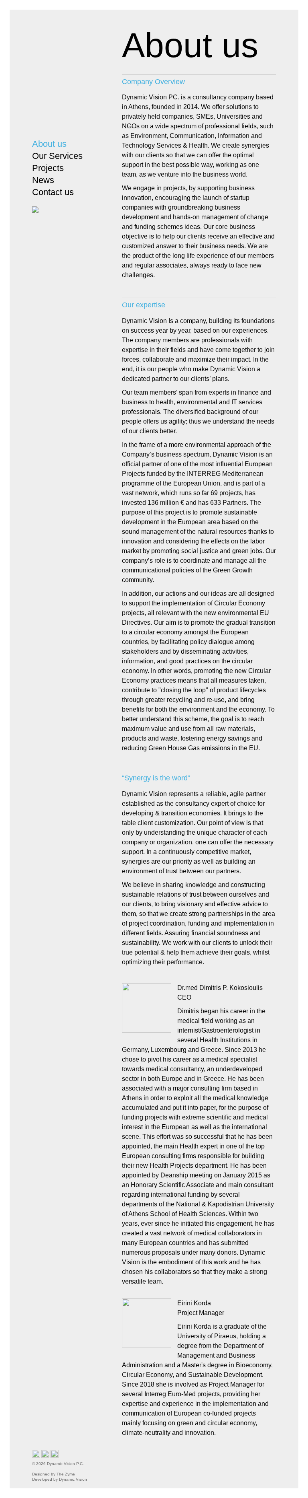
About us (49, 144)
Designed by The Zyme (55, 1474)
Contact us (53, 192)
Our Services (57, 156)
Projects (48, 168)
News (43, 180)
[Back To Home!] (67, 75)
